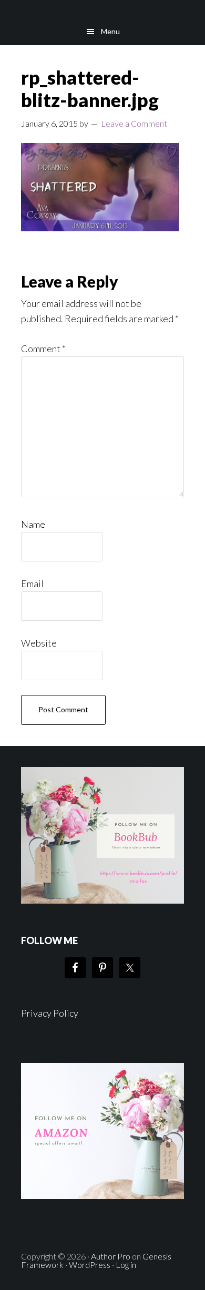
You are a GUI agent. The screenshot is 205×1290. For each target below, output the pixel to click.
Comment (43, 348)
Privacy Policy (49, 1013)
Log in (126, 1264)
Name (33, 524)
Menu (110, 31)
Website (39, 643)
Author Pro (110, 1256)
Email (32, 583)
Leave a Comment (134, 123)
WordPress (89, 1264)
